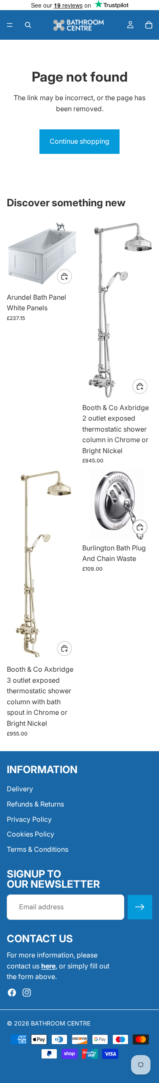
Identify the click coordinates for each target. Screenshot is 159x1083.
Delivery (20, 789)
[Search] (28, 25)
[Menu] (10, 25)
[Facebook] (12, 992)
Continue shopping (79, 141)
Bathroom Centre (60, 1023)
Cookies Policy (30, 834)
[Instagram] (27, 992)
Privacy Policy (29, 819)
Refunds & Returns (35, 804)
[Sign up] (140, 907)
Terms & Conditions (37, 849)
